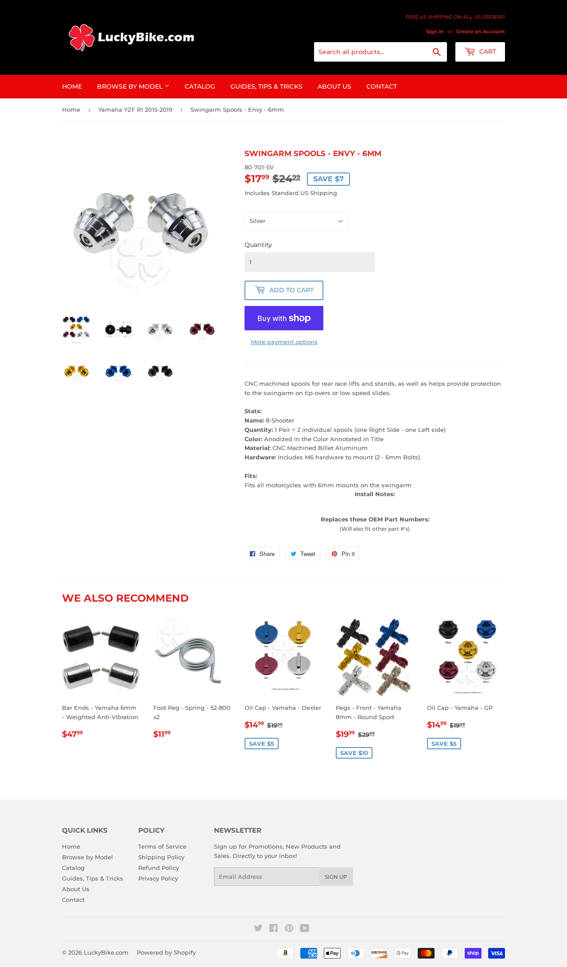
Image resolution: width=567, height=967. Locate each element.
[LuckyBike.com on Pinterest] (289, 929)
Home (72, 86)
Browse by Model (130, 86)
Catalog (200, 86)
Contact (381, 86)
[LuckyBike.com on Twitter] (258, 929)
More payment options (284, 341)
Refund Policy (158, 867)
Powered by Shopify (166, 952)
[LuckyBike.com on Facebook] (273, 929)
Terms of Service (162, 846)
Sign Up (336, 876)
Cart (487, 51)
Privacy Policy (158, 878)
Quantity (258, 245)
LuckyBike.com (106, 952)
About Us (334, 86)
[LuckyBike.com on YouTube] (304, 929)
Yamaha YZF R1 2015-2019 (135, 109)
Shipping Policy (161, 857)
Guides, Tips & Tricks (266, 86)
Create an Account (480, 31)
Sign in (435, 31)
